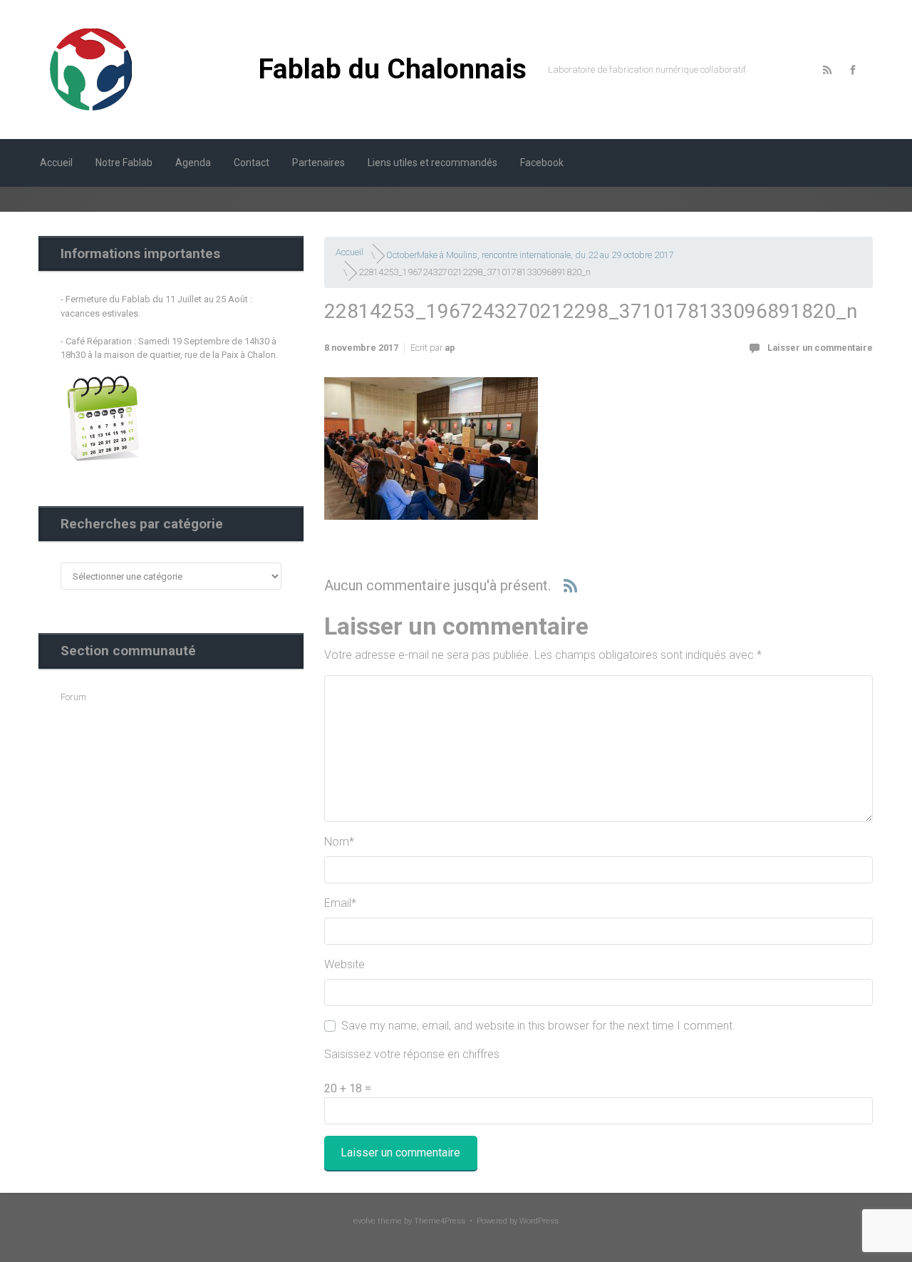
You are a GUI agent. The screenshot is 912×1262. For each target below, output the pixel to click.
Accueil (349, 252)
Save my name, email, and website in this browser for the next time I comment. (538, 1025)
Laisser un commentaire (820, 347)
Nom (339, 841)
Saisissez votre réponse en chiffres (411, 1054)
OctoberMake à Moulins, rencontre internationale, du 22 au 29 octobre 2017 (530, 255)
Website (344, 964)
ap (450, 347)
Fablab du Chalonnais (393, 69)
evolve (364, 1221)
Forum (73, 697)
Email (340, 903)
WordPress (539, 1221)
